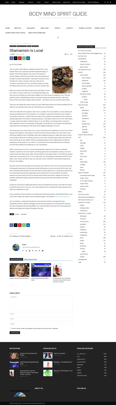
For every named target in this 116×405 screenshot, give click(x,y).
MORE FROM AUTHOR (30, 259)
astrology (83, 143)
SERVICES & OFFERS (21, 46)
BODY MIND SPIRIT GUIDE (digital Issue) (90, 53)
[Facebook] (105, 2)
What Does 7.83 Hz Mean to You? (63, 370)
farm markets (86, 83)
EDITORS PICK (82, 56)
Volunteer (83, 189)
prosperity (83, 246)
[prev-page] (11, 285)
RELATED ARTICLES (16, 259)
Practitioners (83, 210)
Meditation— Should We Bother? (63, 362)
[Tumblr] (36, 251)
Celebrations (83, 61)
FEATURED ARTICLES (84, 69)
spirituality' (23, 214)
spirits (83, 251)
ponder (82, 240)
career (82, 145)
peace (82, 238)
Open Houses (84, 67)
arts (81, 140)
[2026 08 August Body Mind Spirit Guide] (41, 270)
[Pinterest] (20, 58)
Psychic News (84, 183)
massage (84, 129)
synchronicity (84, 254)
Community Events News (87, 175)
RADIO (80, 192)
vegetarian (85, 91)
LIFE (79, 137)
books (85, 99)
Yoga (79, 262)
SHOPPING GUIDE (85, 94)
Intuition (82, 227)
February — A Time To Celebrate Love (61, 236)
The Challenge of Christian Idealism (20, 236)
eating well (85, 80)
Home (11, 43)
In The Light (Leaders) (86, 181)
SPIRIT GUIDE (84, 102)
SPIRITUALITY (35, 46)
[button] (58, 37)
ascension (83, 219)
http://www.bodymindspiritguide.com (31, 247)
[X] (110, 2)
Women (82, 170)
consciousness (84, 221)
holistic (82, 107)
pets (81, 159)
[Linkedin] (28, 58)
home (81, 154)
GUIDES (80, 72)
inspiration (83, 224)
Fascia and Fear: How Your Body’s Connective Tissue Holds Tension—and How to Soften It (62, 280)
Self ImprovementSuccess (85, 200)
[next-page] (14, 285)
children (82, 148)
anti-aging (85, 113)
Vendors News (84, 186)
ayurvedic (84, 116)
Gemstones (83, 151)
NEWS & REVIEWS (83, 173)
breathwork (85, 118)
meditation (83, 229)
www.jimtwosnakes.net (61, 196)
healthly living (86, 124)
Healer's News (84, 178)
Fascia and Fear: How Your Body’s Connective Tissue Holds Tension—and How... (29, 372)
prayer (82, 243)
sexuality (82, 164)
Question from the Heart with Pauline (19, 278)
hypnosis (84, 126)
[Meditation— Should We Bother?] (47, 364)
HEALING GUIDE (83, 105)
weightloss (85, 132)
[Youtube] (43, 251)
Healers (29, 46)
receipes (84, 88)
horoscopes (83, 156)
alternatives (85, 110)
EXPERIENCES (82, 59)
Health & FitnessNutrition (85, 135)
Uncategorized (82, 259)
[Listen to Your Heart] (47, 355)
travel (81, 167)
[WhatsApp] (24, 58)
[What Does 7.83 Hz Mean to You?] (47, 373)
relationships (83, 162)
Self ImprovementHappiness (86, 197)
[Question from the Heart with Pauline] (19, 270)
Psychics (82, 248)
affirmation (83, 216)
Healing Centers (84, 208)
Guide (12, 54)
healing (17, 214)
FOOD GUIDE (84, 75)
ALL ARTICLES (17, 43)
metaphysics (83, 235)
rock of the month (83, 194)
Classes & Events (85, 64)
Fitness (84, 121)
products (84, 97)
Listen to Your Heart (59, 353)
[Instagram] (107, 2)
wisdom (82, 257)
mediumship (83, 232)
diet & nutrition (86, 78)
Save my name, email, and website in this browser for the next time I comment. (35, 328)
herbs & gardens (87, 86)
